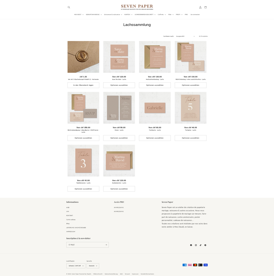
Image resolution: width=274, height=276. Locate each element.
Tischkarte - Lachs (155, 130)
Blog (67, 223)
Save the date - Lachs (119, 79)
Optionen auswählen (119, 85)
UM (67, 211)
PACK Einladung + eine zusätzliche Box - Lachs (191, 79)
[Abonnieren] (106, 245)
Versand (127, 274)
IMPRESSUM (70, 231)
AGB (67, 207)
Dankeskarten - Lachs (119, 183)
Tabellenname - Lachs (83, 183)
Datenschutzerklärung (111, 274)
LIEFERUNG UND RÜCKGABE (76, 227)
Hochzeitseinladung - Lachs (155, 79)
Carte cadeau (71, 219)
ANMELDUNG (119, 207)
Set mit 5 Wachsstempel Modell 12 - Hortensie (83, 79)
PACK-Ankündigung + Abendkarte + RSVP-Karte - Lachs (83, 131)
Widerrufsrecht (98, 274)
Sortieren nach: (168, 36)
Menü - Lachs (119, 130)
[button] (68, 7)
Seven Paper (75, 274)
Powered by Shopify (85, 274)
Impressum (135, 274)
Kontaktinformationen (147, 274)
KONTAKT (69, 215)
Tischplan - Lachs (190, 130)
